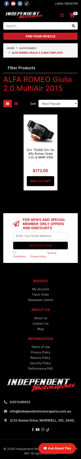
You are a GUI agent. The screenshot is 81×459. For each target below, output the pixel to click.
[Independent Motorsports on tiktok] (26, 3)
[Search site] (73, 26)
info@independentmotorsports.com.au (40, 411)
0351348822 (20, 402)
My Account (40, 289)
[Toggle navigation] (62, 15)
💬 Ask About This (57, 448)
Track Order (40, 294)
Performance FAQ (40, 368)
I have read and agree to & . (34, 254)
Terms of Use (40, 347)
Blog (40, 329)
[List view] (16, 103)
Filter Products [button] (21, 68)
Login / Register (66, 3)
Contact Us (40, 323)
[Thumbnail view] (7, 103)
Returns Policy (40, 357)
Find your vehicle (41, 36)
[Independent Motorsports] (23, 15)
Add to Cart (40, 181)
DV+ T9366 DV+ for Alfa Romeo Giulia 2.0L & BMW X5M (40, 153)
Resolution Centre (40, 300)
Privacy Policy (38, 256)
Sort (33, 103)
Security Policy (40, 363)
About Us (40, 318)
